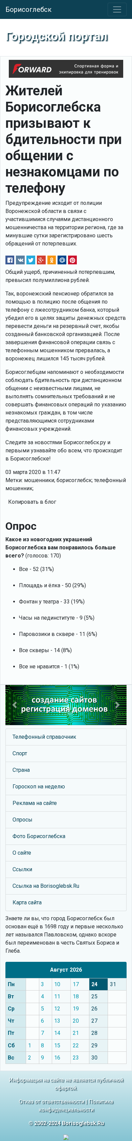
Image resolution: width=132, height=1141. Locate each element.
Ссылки (22, 869)
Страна (21, 770)
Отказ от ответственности (51, 1101)
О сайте (22, 853)
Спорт (20, 753)
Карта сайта (27, 902)
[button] (14, 705)
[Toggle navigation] (117, 9)
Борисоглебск (28, 9)
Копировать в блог (32, 502)
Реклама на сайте (35, 803)
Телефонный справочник (44, 737)
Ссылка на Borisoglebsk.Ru (46, 886)
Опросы (22, 819)
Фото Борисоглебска (39, 836)
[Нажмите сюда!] (66, 705)
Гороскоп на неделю (39, 786)
